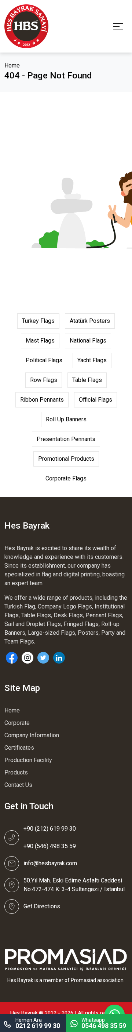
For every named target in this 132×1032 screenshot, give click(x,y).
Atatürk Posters (90, 320)
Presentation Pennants (66, 439)
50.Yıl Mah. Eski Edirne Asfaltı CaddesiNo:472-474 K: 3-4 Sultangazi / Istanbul (74, 885)
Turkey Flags (38, 320)
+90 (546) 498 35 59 (49, 846)
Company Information (31, 735)
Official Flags (95, 399)
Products (16, 772)
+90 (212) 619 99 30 (49, 828)
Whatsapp (103, 1023)
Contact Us (18, 784)
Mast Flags (40, 340)
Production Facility (28, 760)
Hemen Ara (37, 1023)
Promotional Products (66, 458)
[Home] (26, 25)
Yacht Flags (92, 360)
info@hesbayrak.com (50, 863)
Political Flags (44, 360)
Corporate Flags (66, 478)
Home (12, 65)
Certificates (19, 747)
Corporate (17, 722)
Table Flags (87, 379)
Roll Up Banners (66, 419)
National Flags (88, 340)
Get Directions (41, 906)
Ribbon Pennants (42, 399)
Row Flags (43, 379)
